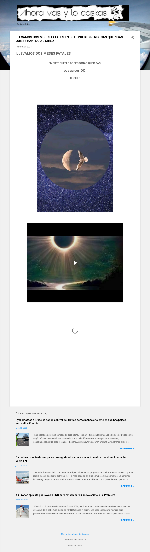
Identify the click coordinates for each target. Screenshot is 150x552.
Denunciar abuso (75, 545)
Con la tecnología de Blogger (75, 534)
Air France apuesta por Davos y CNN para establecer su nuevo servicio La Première (65, 495)
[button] (132, 37)
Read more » (127, 448)
